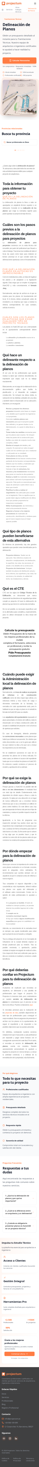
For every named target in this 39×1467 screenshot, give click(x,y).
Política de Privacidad (17, 1459)
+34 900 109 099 (11, 1422)
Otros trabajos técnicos (18, 9)
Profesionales (7, 1401)
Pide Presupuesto (19, 652)
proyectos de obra (11, 1013)
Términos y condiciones (30, 1459)
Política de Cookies (5, 1459)
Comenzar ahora (18, 1354)
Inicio (4, 1394)
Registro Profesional (10, 1408)
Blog (3, 1404)
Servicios (9, 10)
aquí (31, 1005)
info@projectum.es (12, 1419)
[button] (15, 150)
